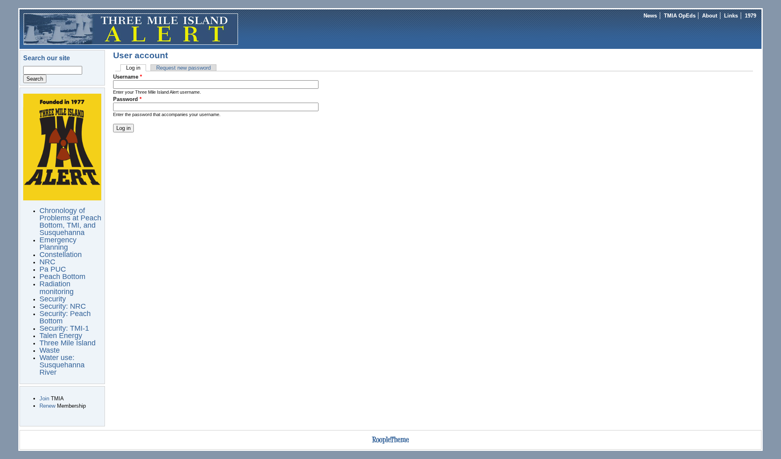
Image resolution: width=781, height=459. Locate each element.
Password (127, 99)
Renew (47, 406)
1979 (750, 16)
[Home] (131, 29)
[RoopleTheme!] (390, 443)
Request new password (183, 68)
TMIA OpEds (680, 16)
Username (127, 77)
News (650, 16)
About (709, 16)
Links (731, 16)
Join (44, 398)
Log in (136, 68)
